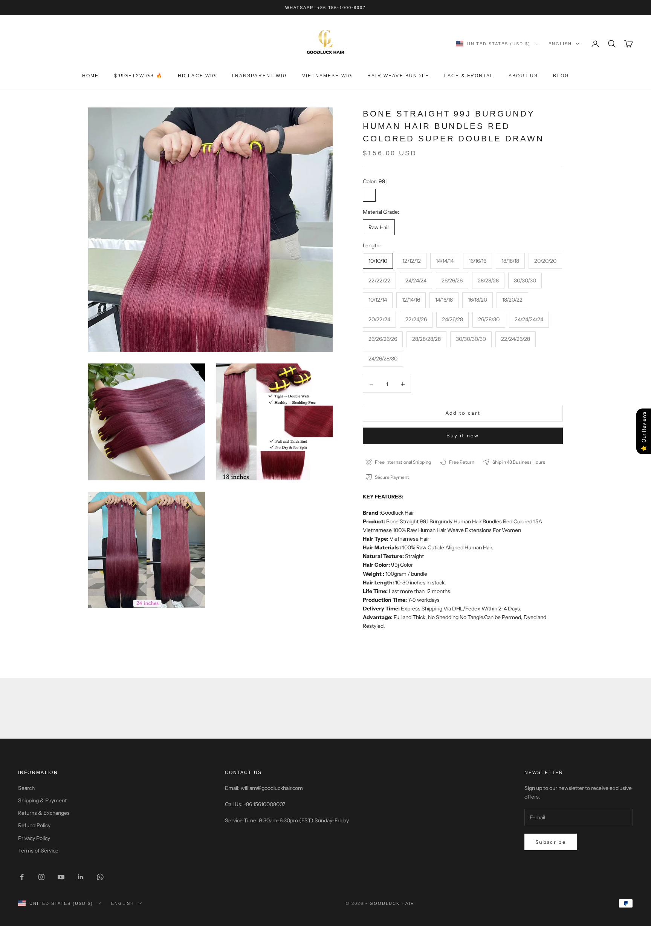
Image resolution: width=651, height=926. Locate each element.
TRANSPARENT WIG (259, 75)
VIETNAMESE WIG (327, 75)
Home (90, 75)
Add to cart (463, 413)
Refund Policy (34, 825)
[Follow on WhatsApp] (100, 877)
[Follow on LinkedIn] (80, 877)
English (560, 43)
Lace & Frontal (469, 75)
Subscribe (550, 842)
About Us (523, 75)
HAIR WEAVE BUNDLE (398, 75)
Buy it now (462, 435)
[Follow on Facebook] (22, 877)
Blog (561, 75)
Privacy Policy (34, 838)
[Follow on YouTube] (61, 877)
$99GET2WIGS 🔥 (138, 75)
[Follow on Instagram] (41, 877)
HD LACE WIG (197, 75)
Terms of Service (38, 850)
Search (26, 788)
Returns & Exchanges (44, 812)
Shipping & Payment (42, 800)
